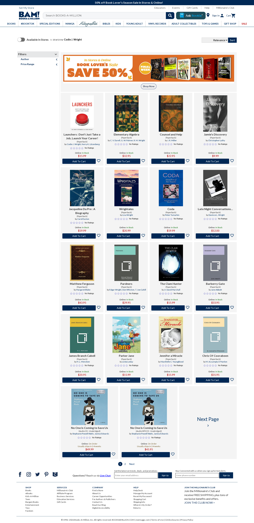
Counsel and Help (171, 134)
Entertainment (32, 505)
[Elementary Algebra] (126, 113)
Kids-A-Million (32, 496)
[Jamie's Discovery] (215, 113)
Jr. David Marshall (172, 289)
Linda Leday (127, 361)
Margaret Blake (83, 289)
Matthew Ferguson (82, 283)
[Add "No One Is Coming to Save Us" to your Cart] (89, 454)
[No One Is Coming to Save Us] (89, 407)
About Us (96, 493)
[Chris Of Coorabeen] (215, 335)
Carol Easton (83, 219)
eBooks (28, 493)
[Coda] (171, 188)
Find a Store (97, 490)
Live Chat (105, 475)
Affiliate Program (65, 493)
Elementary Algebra (126, 134)
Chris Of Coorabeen (215, 355)
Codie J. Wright (74, 144)
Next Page (208, 422)
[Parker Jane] (126, 335)
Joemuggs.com (143, 520)
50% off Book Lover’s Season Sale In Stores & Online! (129, 2)
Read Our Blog (99, 505)
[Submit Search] (170, 15)
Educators (160, 7)
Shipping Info (139, 502)
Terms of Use (157, 520)
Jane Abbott (216, 289)
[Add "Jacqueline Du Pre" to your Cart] (82, 236)
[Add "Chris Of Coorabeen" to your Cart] (215, 380)
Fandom (29, 511)
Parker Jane (126, 355)
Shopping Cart (139, 499)
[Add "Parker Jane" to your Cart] (126, 380)
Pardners (126, 283)
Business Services (65, 496)
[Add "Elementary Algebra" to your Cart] (126, 161)
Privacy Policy (187, 520)
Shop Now (148, 86)
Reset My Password (142, 496)
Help (207, 7)
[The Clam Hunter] (171, 263)
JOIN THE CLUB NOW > (199, 502)
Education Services (65, 499)
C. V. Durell (115, 140)
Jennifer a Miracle (170, 355)
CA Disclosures (172, 520)
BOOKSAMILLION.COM (123, 520)
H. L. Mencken (83, 361)
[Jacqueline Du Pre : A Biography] (82, 188)
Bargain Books (32, 502)
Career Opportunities (102, 496)
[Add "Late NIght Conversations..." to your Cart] (215, 236)
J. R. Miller (172, 140)
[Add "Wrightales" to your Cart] (126, 236)
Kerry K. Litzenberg (91, 144)
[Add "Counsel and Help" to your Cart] (171, 161)
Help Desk (138, 490)
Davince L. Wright (217, 215)
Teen (27, 499)
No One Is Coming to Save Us (89, 427)
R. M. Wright (139, 140)
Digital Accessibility (101, 508)
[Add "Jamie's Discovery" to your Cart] (215, 161)
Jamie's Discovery (215, 134)
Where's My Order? (142, 505)
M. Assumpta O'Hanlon (216, 361)
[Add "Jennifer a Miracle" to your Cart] (171, 380)
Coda (170, 209)
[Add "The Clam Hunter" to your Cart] (171, 308)
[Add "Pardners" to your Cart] (126, 308)
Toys (27, 508)
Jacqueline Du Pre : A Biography (82, 210)
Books (28, 490)
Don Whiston (128, 289)
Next (132, 463)
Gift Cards (192, 7)
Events (176, 7)
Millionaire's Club (225, 7)
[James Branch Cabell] (82, 335)
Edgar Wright (115, 289)
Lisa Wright (128, 215)
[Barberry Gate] (215, 263)
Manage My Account (142, 493)
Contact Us (97, 502)
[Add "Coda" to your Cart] (171, 236)
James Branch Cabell (82, 355)
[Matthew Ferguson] (82, 263)
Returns (137, 508)
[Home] (28, 16)
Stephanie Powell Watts (83, 433)
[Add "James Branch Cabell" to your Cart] (82, 380)
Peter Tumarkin (172, 215)
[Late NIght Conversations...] (215, 188)
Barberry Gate (215, 283)
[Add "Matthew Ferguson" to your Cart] (82, 308)
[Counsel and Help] (171, 113)
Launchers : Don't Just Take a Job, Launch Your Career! (82, 136)
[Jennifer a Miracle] (171, 335)
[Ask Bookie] (191, 15)
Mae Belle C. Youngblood (172, 361)
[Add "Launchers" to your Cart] (82, 161)
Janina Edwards (102, 433)
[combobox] (111, 15)
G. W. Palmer (127, 140)
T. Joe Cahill (140, 289)
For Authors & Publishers (104, 499)
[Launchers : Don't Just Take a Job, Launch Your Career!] (82, 113)
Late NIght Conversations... (215, 209)
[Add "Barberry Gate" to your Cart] (215, 308)
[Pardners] (126, 263)
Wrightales (126, 209)
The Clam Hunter (171, 283)
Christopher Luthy (216, 140)
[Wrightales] (126, 188)
